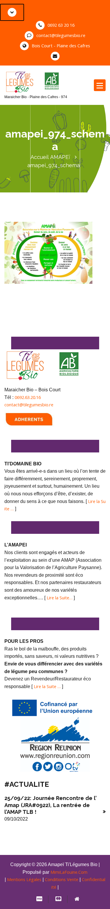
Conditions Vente (61, 879)
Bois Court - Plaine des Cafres (61, 45)
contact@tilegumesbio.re (60, 35)
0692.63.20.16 (28, 397)
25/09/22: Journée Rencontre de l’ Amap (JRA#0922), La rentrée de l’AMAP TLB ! (50, 805)
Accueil (40, 157)
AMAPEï (60, 157)
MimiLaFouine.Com (68, 872)
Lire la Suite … (47, 686)
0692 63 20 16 (61, 25)
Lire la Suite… (59, 598)
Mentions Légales (24, 879)
